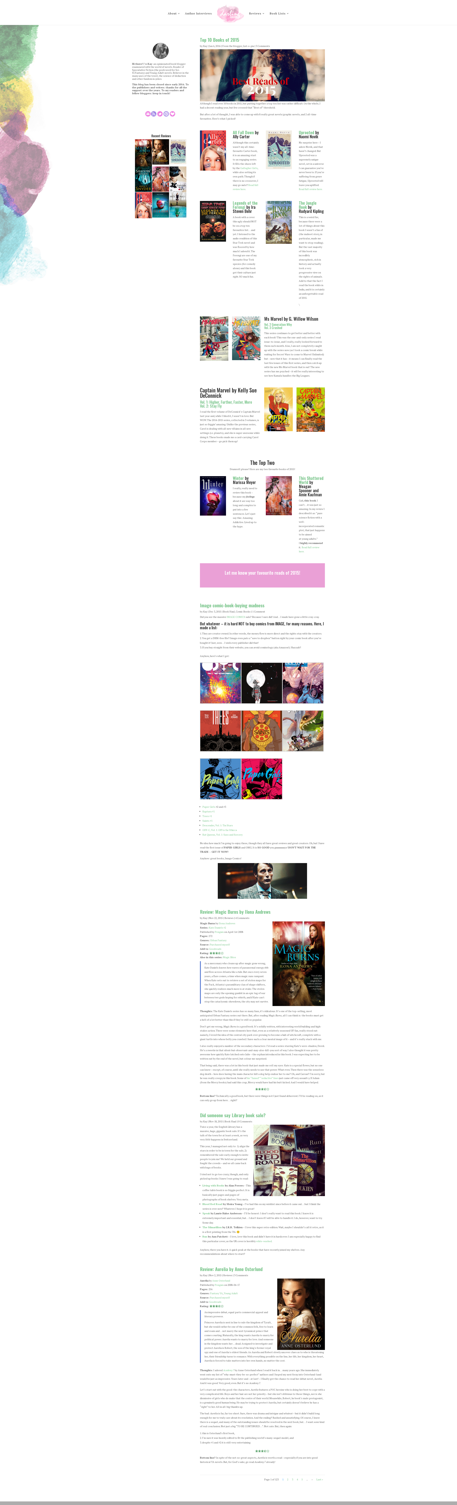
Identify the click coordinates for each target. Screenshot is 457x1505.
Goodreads (215, 949)
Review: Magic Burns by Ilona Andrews (235, 911)
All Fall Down (243, 132)
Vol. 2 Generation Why (278, 324)
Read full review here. (311, 189)
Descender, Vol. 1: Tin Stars (217, 825)
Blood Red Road (212, 1204)
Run (204, 1236)
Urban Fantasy (218, 940)
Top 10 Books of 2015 (219, 39)
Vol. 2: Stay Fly (211, 406)
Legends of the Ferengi (245, 205)
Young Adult (231, 1293)
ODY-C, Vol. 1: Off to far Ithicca (219, 830)
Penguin (219, 932)
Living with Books (213, 1185)
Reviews (255, 13)
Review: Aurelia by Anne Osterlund (231, 1268)
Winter (238, 478)
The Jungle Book (308, 205)
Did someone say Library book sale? (233, 1115)
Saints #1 (207, 820)
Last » (319, 1479)
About (172, 13)
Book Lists (278, 13)
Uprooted (306, 132)
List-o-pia (248, 46)
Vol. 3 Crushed (273, 327)
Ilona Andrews (227, 923)
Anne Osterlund (221, 1280)
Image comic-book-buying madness (232, 605)
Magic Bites (229, 957)
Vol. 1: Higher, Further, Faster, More (226, 402)
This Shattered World (311, 480)
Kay (205, 46)
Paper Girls (208, 806)
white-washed (264, 1241)
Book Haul (229, 611)
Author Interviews (198, 13)
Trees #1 (207, 816)
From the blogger (232, 46)
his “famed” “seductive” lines (263, 1078)
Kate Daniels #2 (217, 927)
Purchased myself (220, 944)
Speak (206, 1213)
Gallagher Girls (249, 168)
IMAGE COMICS (236, 617)
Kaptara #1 (208, 811)
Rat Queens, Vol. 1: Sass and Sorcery (222, 834)
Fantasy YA (216, 1293)
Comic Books (243, 611)
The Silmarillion (212, 1227)
